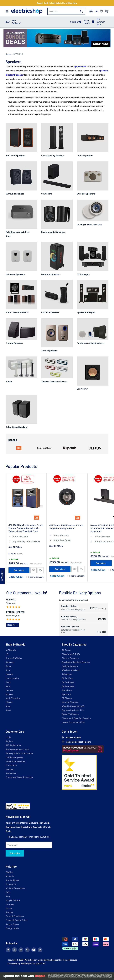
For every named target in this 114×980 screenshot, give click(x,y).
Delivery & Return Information (20, 753)
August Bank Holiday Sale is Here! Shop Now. (57, 3)
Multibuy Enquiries (14, 757)
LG (7, 654)
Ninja (8, 706)
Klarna (9, 908)
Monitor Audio (12, 678)
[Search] (81, 11)
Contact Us (11, 884)
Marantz (9, 674)
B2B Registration (14, 745)
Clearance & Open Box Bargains (76, 718)
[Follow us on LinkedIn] (40, 950)
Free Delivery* (16, 21)
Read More (12, 624)
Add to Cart (19, 570)
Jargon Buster (12, 924)
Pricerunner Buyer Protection (19, 777)
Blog (8, 896)
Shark (8, 710)
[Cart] (106, 11)
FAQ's (8, 892)
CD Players (67, 698)
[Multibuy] (91, 11)
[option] (57, 38)
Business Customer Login (17, 749)
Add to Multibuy (16, 577)
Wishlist (9, 872)
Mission (9, 702)
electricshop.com (51, 960)
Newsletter (11, 773)
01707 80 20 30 (73, 737)
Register (10, 741)
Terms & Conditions (15, 916)
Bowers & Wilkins (14, 658)
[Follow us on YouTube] (33, 950)
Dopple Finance (13, 900)
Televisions (67, 674)
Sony (8, 670)
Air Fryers (66, 650)
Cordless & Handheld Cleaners (76, 662)
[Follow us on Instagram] (20, 950)
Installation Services (15, 761)
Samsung (10, 662)
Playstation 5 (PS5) (71, 654)
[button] (41, 570)
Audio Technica (13, 698)
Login (8, 737)
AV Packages (68, 682)
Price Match (87, 21)
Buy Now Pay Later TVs (73, 710)
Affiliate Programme (15, 888)
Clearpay (74, 21)
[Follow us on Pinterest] (27, 950)
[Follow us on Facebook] (8, 950)
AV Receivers (68, 686)
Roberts (9, 694)
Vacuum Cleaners (70, 702)
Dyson (8, 682)
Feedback (10, 769)
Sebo (8, 686)
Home (8, 54)
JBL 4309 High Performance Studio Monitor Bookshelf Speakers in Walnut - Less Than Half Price (25, 528)
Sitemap (9, 912)
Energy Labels (12, 928)
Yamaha (9, 690)
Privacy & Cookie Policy (17, 920)
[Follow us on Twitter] (14, 950)
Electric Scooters (70, 658)
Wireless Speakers (70, 670)
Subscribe (15, 853)
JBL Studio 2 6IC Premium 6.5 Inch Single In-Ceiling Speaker (66, 527)
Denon (8, 666)
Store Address (12, 880)
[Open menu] (7, 11)
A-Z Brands (11, 650)
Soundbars (67, 690)
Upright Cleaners (70, 666)
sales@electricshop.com (78, 741)
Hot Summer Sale (101, 22)
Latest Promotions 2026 (73, 722)
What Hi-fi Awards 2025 (73, 706)
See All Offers (15, 547)
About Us (10, 876)
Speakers (66, 694)
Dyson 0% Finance (70, 714)
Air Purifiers (67, 678)
